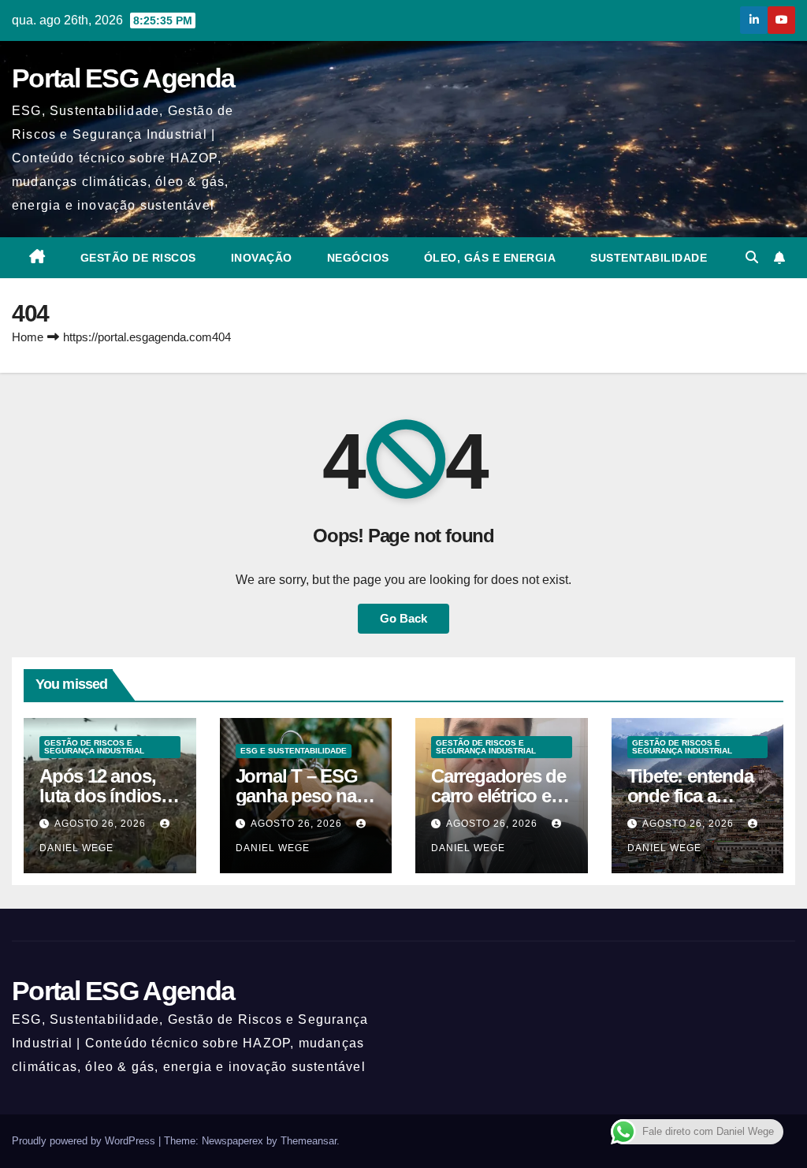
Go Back (403, 618)
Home (27, 337)
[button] (752, 257)
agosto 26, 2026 (101, 823)
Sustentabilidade (648, 257)
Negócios (358, 257)
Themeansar (309, 1141)
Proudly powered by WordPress (85, 1141)
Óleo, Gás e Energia (490, 257)
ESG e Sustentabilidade (293, 750)
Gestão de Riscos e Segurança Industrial (94, 746)
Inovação (261, 257)
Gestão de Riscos (138, 257)
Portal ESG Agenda (123, 78)
